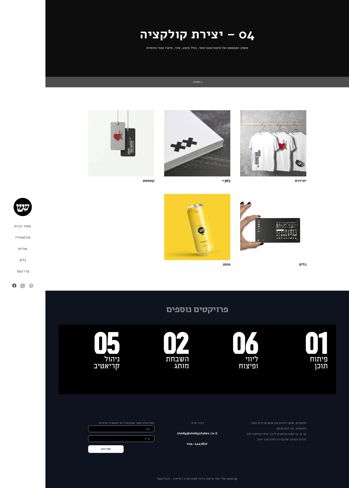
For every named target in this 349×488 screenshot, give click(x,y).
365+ (226, 180)
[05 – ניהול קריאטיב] (93, 359)
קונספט (148, 180)
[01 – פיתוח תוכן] (301, 359)
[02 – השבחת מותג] (162, 359)
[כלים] (273, 227)
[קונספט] (121, 143)
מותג (226, 264)
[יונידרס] (273, 143)
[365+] (197, 143)
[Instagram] (23, 286)
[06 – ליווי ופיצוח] (232, 359)
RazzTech (163, 479)
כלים (302, 264)
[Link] (23, 207)
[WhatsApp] (31, 286)
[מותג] (197, 227)
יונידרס (300, 180)
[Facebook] (14, 286)
